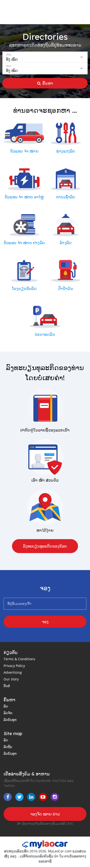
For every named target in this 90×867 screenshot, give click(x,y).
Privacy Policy (14, 665)
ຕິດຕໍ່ (7, 686)
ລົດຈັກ (8, 713)
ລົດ (6, 706)
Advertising (13, 672)
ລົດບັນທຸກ (10, 719)
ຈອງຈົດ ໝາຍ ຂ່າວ (45, 814)
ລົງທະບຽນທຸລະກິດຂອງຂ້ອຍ (45, 546)
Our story (11, 679)
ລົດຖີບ (8, 746)
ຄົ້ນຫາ (47, 83)
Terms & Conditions (19, 659)
